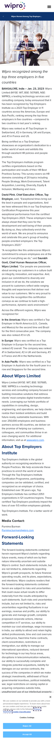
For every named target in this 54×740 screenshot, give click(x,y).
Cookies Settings (27, 718)
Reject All (27, 726)
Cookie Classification (22, 712)
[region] (27, 716)
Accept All (27, 734)
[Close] (50, 697)
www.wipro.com (35, 440)
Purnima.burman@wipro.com (18, 530)
